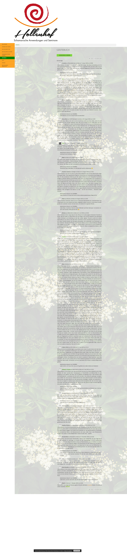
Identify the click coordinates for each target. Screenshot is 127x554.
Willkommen (4, 44)
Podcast (3, 62)
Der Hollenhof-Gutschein (7, 51)
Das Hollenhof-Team (6, 49)
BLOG (3, 60)
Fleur (63, 143)
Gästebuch (4, 57)
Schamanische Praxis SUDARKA (6, 55)
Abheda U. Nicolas (66, 369)
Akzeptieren (77, 550)
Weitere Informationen (68, 550)
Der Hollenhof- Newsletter (5, 66)
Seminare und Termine (6, 46)
